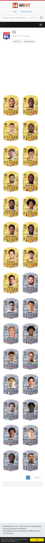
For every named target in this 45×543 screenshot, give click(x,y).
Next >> (38, 477)
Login (15, 11)
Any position (29, 41)
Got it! (37, 540)
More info (18, 541)
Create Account (26, 11)
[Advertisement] (22, 67)
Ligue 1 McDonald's (21, 36)
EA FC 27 (16, 41)
